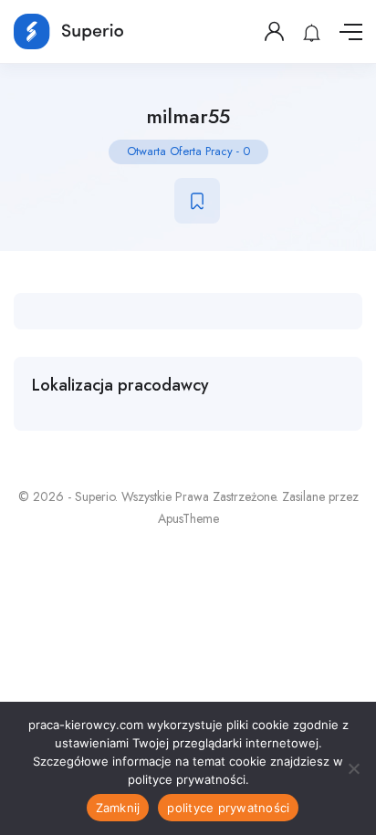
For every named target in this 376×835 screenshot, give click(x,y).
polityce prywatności (228, 807)
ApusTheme (188, 518)
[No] (353, 768)
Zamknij (118, 807)
